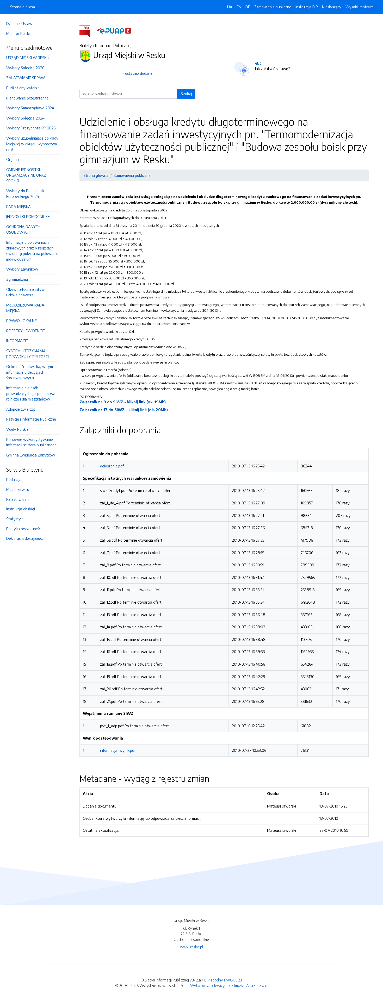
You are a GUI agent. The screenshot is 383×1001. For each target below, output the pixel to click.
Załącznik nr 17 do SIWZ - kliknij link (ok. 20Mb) (123, 409)
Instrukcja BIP (306, 6)
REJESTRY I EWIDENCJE (25, 330)
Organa (12, 159)
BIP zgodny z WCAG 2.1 (223, 980)
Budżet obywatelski (22, 87)
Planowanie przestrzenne (27, 98)
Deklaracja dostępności (25, 538)
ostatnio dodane (138, 73)
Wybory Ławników (22, 269)
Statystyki (14, 518)
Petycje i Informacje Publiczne (31, 419)
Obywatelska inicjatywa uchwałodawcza (26, 292)
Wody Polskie (17, 429)
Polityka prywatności (23, 528)
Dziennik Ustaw (19, 23)
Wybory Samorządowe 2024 (30, 107)
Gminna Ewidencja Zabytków (30, 455)
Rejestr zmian (17, 499)
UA (229, 6)
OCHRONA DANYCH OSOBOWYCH (23, 229)
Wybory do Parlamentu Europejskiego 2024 (25, 193)
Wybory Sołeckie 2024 (25, 118)
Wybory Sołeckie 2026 (25, 67)
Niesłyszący (331, 6)
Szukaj (186, 93)
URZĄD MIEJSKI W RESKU (27, 57)
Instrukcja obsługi (20, 508)
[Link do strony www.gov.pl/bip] (87, 30)
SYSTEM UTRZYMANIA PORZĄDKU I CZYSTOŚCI (27, 353)
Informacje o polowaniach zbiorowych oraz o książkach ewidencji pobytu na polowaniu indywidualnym (32, 250)
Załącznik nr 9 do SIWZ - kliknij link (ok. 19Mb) (122, 401)
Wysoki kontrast (359, 6)
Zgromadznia (17, 279)
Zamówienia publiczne (272, 6)
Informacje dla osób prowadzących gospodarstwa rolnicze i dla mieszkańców (30, 393)
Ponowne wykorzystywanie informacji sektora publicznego (31, 442)
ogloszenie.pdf (112, 466)
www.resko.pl (191, 946)
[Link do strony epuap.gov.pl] (114, 30)
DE (247, 6)
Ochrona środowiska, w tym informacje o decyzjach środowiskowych (29, 372)
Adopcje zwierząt (20, 409)
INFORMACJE (17, 340)
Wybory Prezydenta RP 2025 (30, 128)
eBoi (258, 63)
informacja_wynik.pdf (117, 750)
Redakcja (13, 479)
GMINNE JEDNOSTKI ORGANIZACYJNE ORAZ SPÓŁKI (26, 175)
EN (239, 6)
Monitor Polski (18, 33)
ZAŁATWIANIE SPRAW (25, 77)
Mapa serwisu (17, 489)
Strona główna (22, 6)
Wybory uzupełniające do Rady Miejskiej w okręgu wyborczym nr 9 (32, 144)
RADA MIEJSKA (18, 206)
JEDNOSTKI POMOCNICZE (28, 216)
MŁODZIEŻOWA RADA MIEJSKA (25, 308)
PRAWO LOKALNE (21, 320)
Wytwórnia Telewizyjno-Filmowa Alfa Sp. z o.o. (229, 985)
